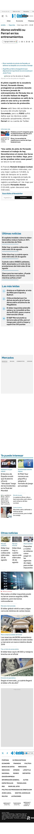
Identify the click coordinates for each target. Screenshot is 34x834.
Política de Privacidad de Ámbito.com (17, 790)
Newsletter (28, 753)
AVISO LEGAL (6, 793)
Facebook (7, 753)
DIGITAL (7, 804)
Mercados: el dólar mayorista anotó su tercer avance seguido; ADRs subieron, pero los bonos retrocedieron (16, 597)
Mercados (22, 767)
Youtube (21, 753)
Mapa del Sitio (14, 786)
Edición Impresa (8, 777)
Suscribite (23, 197)
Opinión (16, 770)
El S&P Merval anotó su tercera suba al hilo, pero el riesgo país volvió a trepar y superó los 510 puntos (18, 321)
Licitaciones (16, 796)
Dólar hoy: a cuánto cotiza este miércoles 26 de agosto (15, 248)
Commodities (20, 361)
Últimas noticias (19, 760)
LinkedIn (16, 753)
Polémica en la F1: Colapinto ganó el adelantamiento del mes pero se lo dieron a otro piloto (22, 133)
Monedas (4, 361)
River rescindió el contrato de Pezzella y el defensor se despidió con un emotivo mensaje (17, 64)
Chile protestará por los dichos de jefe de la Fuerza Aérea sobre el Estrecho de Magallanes (18, 301)
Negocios (6, 770)
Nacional (6, 773)
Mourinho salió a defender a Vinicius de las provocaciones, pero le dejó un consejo (22, 512)
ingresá (31, 16)
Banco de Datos (8, 767)
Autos (25, 780)
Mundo (16, 773)
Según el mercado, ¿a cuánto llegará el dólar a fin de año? (16, 681)
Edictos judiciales (22, 793)
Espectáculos (7, 783)
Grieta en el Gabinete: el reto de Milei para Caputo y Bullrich (19, 292)
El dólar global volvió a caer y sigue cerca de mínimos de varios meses (16, 609)
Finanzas (17, 763)
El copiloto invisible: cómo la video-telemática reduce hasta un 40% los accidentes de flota (17, 239)
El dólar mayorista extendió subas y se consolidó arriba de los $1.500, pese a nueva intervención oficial (18, 311)
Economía (19, 21)
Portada (5, 760)
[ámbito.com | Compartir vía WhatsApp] (19, 41)
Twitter (3, 753)
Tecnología (21, 783)
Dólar (9, 21)
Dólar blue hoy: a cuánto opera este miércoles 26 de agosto (15, 255)
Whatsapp (26, 753)
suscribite (25, 16)
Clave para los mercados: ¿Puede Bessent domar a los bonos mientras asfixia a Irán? (16, 275)
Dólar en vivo (16, 11)
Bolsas (12, 361)
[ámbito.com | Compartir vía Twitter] (24, 41)
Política (27, 763)
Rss (3, 786)
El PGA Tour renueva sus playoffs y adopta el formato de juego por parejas (25, 480)
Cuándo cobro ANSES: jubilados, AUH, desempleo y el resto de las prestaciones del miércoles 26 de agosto (16, 265)
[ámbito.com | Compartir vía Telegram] (29, 41)
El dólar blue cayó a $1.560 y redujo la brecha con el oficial (17, 653)
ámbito (3, 25)
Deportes (12, 25)
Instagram (12, 753)
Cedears (29, 361)
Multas (5, 796)
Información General (10, 780)
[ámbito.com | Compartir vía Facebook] (22, 41)
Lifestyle (27, 770)
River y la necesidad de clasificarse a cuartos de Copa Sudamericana (21, 140)
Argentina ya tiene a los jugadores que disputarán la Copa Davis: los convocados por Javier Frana (18, 71)
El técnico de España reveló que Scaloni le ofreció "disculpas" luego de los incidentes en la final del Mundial (8, 482)
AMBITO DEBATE (27, 804)
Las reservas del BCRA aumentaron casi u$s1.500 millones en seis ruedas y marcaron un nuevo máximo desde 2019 (17, 641)
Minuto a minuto (7, 591)
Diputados (26, 11)
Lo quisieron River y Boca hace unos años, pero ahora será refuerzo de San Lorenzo (22, 500)
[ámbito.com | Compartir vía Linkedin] (26, 41)
